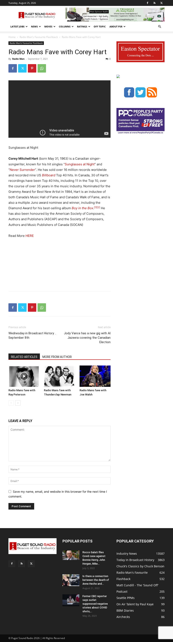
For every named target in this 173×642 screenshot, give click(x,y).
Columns (64, 26)
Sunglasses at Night (80, 164)
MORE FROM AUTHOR (57, 357)
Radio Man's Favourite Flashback (39, 37)
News (34, 26)
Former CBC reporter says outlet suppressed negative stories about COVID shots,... (95, 604)
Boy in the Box (82, 208)
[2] (98, 207)
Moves (48, 26)
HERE (30, 236)
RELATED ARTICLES (24, 357)
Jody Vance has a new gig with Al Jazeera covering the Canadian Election (87, 337)
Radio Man (18, 58)
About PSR (115, 26)
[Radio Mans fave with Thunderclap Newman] (59, 376)
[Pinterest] (32, 68)
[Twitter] (161, 3)
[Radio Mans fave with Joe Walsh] (95, 376)
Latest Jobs (17, 26)
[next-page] (17, 403)
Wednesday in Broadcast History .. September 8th (32, 335)
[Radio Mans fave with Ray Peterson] (23, 376)
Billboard (48, 175)
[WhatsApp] (42, 68)
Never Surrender (22, 170)
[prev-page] (11, 403)
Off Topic (100, 26)
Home (12, 37)
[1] (95, 207)
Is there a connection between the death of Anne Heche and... (95, 580)
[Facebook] (147, 3)
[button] (159, 27)
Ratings (82, 26)
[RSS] (154, 3)
